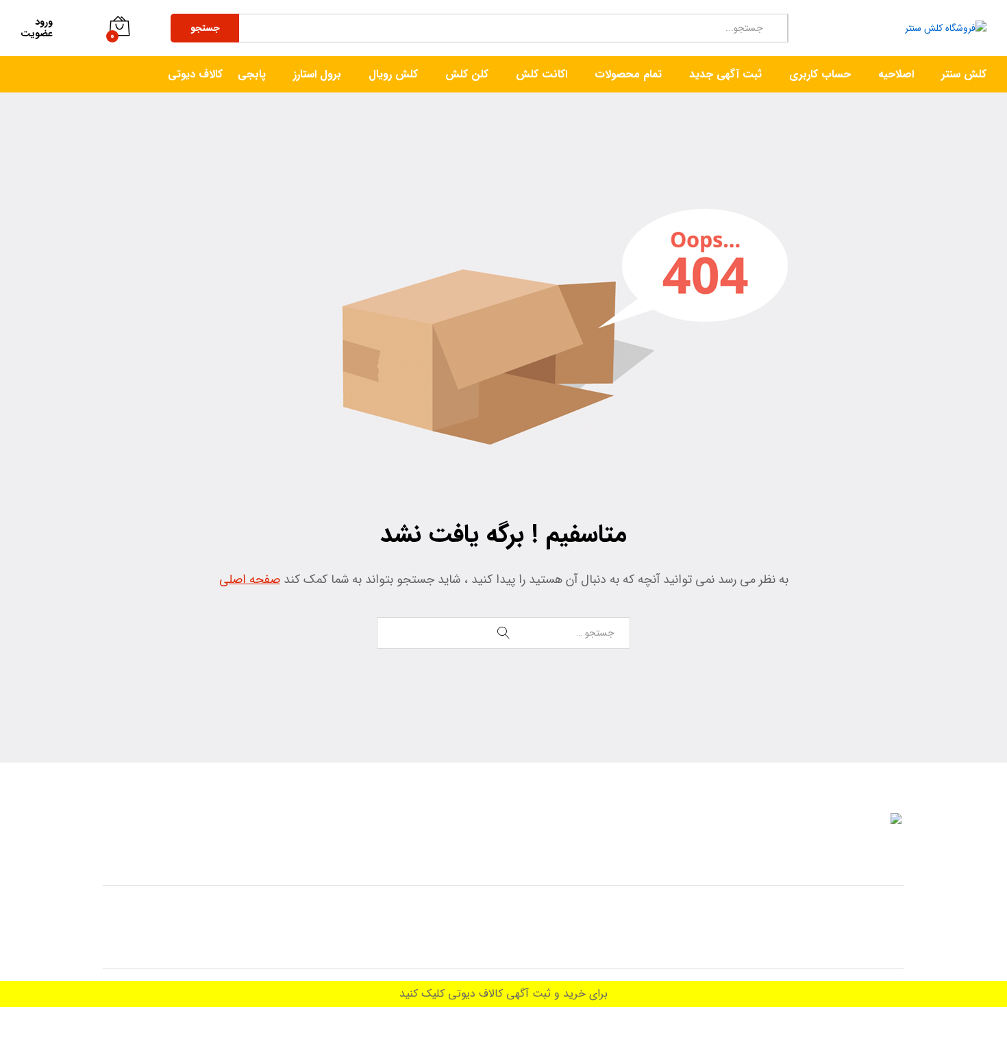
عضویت (37, 34)
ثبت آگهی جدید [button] (725, 74)
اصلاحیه (896, 74)
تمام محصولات (628, 74)
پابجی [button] (252, 74)
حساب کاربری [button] (820, 74)
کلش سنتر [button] (963, 74)
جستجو (205, 28)
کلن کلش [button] (466, 74)
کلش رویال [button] (393, 74)
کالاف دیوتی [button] (195, 74)
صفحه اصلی (249, 579)
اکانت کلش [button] (541, 74)
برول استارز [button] (317, 74)
